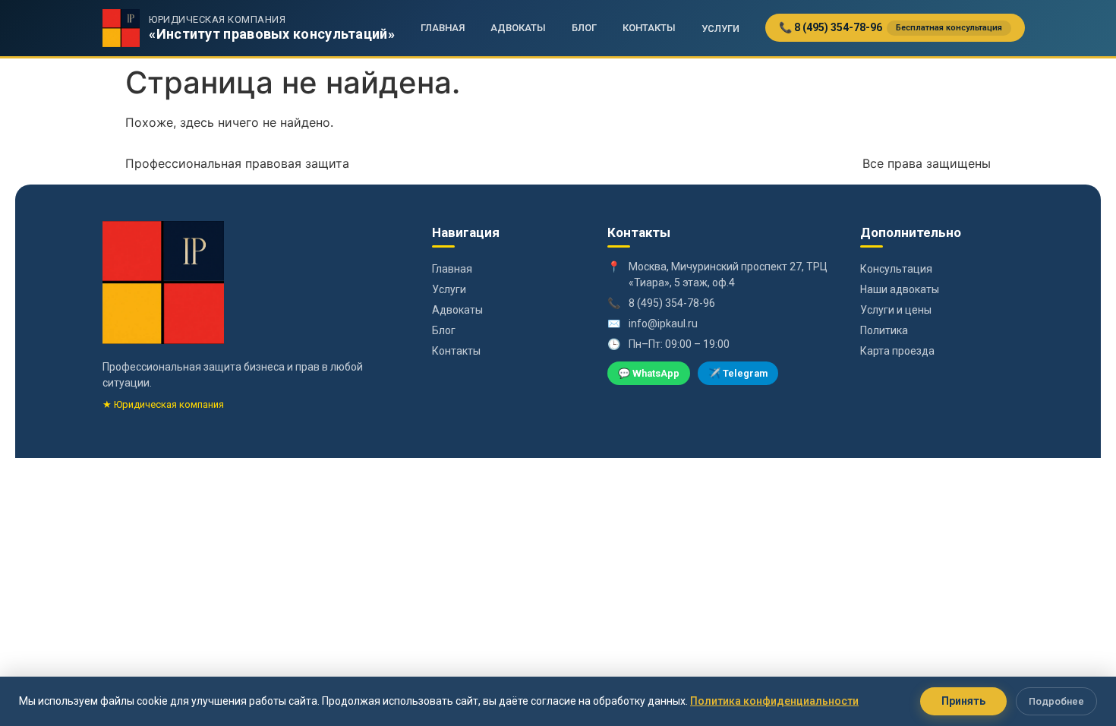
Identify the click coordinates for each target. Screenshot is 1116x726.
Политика (884, 330)
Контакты (649, 27)
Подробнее (1056, 701)
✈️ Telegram (738, 373)
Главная (443, 27)
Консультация (896, 269)
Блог (584, 27)
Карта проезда (897, 351)
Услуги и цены (896, 310)
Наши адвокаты (899, 289)
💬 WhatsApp (648, 373)
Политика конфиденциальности (774, 701)
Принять (963, 701)
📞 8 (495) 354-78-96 (890, 27)
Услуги (720, 28)
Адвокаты (518, 27)
